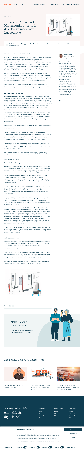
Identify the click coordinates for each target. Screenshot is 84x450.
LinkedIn (71, 411)
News (40, 411)
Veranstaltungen (43, 415)
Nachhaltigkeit (57, 417)
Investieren (66, 4)
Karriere (57, 4)
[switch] (38, 447)
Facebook (71, 415)
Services (42, 4)
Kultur (55, 413)
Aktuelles (50, 4)
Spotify (70, 420)
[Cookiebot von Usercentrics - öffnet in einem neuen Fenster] (8, 447)
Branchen (35, 4)
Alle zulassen (73, 429)
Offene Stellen (57, 415)
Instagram (71, 413)
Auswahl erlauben (73, 433)
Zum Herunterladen (43, 417)
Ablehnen (73, 437)
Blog (40, 413)
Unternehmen (75, 4)
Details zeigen (69, 447)
